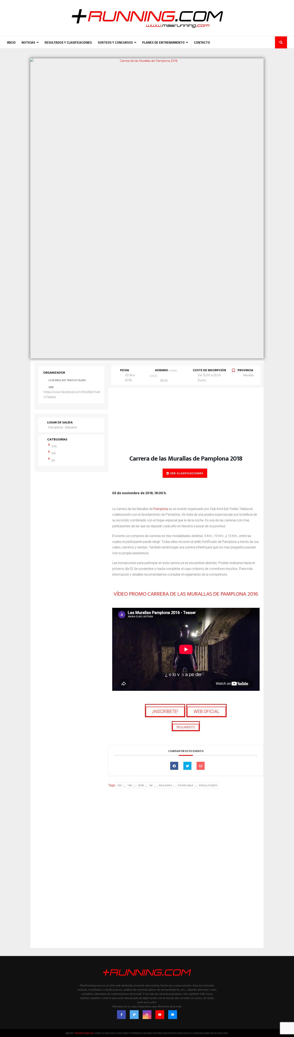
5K (53, 460)
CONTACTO (202, 42)
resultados (208, 785)
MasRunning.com (84, 1032)
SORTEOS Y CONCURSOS (115, 42)
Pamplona (161, 509)
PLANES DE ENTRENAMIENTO (163, 42)
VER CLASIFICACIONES (186, 473)
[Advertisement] (186, 425)
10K (54, 446)
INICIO (11, 42)
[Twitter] (134, 1014)
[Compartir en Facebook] (174, 766)
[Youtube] (159, 1014)
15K (53, 453)
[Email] (201, 766)
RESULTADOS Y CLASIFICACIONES (68, 42)
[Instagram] (147, 1014)
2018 (141, 785)
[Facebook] (121, 1014)
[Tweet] (187, 766)
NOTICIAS (28, 42)
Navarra (165, 785)
